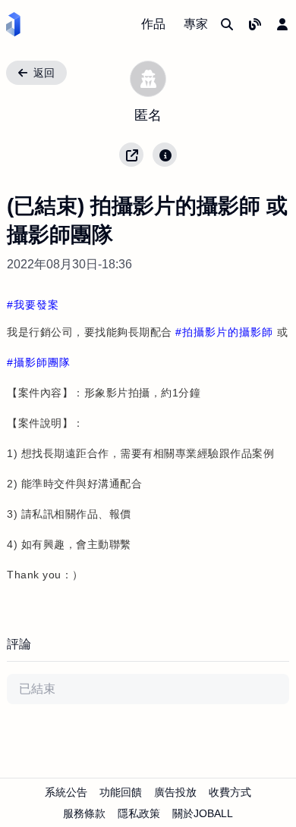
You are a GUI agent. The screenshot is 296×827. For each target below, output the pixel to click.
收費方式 (230, 792)
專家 (196, 23)
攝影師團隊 (42, 362)
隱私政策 (139, 813)
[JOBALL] (13, 24)
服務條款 (84, 813)
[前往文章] (255, 24)
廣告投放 (175, 792)
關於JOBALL (202, 813)
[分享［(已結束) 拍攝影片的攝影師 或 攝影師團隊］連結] (131, 155)
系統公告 (66, 792)
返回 (44, 73)
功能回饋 (120, 792)
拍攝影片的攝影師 (227, 332)
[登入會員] (282, 24)
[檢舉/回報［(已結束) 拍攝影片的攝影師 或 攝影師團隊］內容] (165, 155)
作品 (153, 23)
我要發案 (36, 305)
